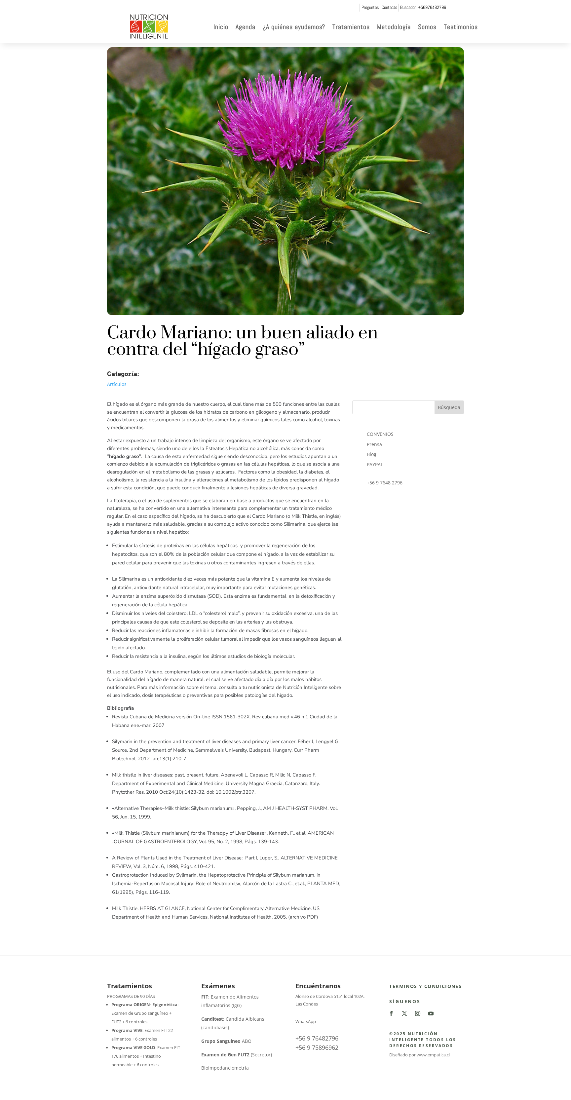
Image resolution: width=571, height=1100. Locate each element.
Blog (371, 454)
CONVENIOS (380, 434)
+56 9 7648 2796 (384, 482)
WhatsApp (305, 1021)
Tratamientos (351, 26)
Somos (427, 26)
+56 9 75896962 (316, 1047)
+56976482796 (432, 7)
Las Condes (306, 1004)
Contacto (389, 7)
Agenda (245, 26)
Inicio (220, 26)
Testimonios (461, 26)
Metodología (394, 26)
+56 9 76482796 (316, 1038)
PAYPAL (375, 464)
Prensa (374, 444)
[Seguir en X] (404, 1013)
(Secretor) (236, 1054)
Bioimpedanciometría (225, 1068)
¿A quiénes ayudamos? (294, 26)
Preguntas (370, 7)
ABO (226, 1041)
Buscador (408, 7)
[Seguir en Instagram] (417, 1013)
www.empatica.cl (433, 1055)
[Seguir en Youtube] (431, 1013)
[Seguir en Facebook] (391, 1013)
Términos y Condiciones (425, 986)
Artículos (117, 384)
